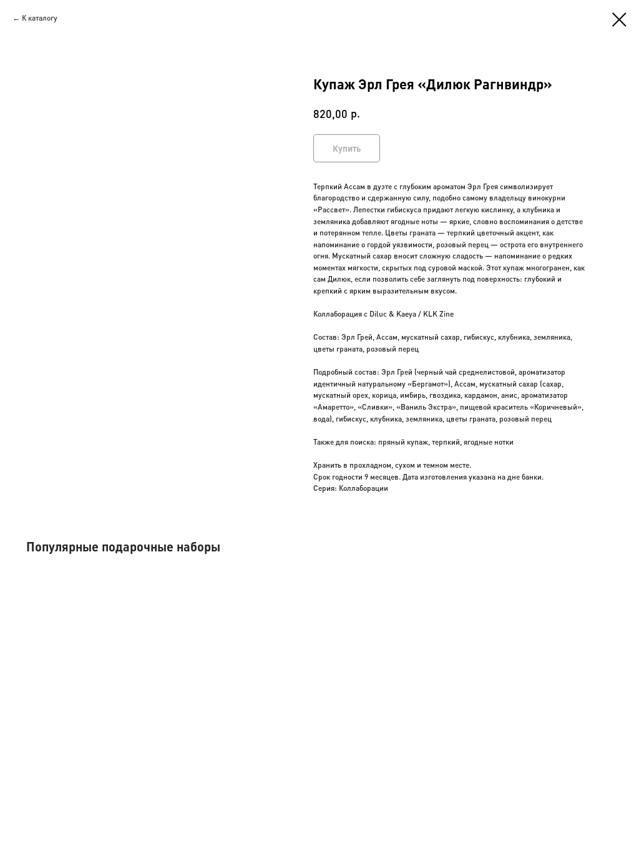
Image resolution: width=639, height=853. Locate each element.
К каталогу (39, 17)
